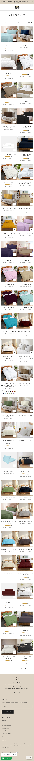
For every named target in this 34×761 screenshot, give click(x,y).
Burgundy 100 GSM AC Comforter (25, 332)
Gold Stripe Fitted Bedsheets (9, 234)
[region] (17, 683)
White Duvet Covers (25, 601)
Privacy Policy (5, 731)
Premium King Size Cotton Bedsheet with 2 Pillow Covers (8, 385)
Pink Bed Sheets (8, 284)
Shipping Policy (5, 728)
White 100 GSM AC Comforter (8, 357)
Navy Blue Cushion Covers (25, 44)
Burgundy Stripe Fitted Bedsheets (25, 573)
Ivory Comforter (8, 573)
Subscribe (7, 711)
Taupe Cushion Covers (25, 383)
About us (4, 720)
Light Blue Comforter (8, 549)
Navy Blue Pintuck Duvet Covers (25, 470)
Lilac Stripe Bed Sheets (25, 233)
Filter (6, 22)
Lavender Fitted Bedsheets (25, 629)
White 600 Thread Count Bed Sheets (25, 182)
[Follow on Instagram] (6, 752)
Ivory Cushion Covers (25, 415)
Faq (2, 736)
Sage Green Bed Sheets (8, 629)
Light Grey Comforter (25, 521)
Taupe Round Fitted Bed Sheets (25, 259)
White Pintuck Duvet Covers (8, 72)
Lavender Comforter (25, 549)
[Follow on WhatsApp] (10, 752)
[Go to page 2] (25, 668)
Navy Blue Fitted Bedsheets (25, 155)
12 (22, 668)
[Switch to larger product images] (29, 22)
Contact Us (4, 723)
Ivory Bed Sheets (8, 182)
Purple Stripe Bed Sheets (9, 259)
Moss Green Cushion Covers (8, 415)
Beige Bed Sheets (25, 284)
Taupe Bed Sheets (9, 100)
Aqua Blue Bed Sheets (25, 308)
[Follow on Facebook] (2, 752)
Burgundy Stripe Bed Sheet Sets (9, 601)
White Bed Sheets (25, 72)
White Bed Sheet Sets (9, 154)
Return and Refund (6, 725)
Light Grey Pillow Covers (25, 441)
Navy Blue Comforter (25, 498)
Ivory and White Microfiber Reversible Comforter (8, 442)
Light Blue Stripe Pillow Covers (8, 470)
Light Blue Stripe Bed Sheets (9, 44)
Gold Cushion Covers (9, 208)
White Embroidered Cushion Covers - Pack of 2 (25, 358)
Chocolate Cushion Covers (8, 127)
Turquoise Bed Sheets (8, 331)
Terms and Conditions (7, 733)
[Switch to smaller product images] (31, 22)
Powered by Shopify (25, 757)
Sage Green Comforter (8, 498)
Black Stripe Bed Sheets (25, 127)
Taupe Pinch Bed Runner (25, 100)
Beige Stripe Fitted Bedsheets (25, 209)
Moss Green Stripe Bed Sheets (8, 522)
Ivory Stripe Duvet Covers (9, 657)
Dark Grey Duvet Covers (25, 657)
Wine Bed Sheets (8, 308)
